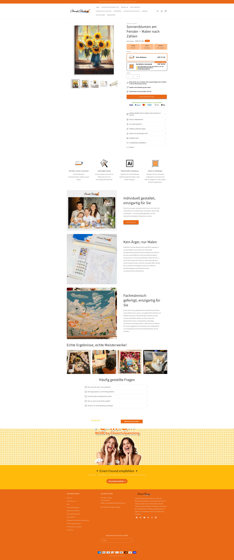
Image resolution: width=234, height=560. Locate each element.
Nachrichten (70, 530)
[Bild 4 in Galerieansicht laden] (104, 84)
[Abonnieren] (131, 540)
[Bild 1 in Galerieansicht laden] (75, 84)
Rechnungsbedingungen (74, 523)
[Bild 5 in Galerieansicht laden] (113, 84)
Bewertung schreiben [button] (131, 421)
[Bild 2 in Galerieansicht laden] (85, 84)
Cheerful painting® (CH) (118, 555)
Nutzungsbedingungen (73, 514)
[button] (158, 11)
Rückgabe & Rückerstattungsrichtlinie (78, 520)
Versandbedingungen (73, 507)
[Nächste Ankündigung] (167, 1)
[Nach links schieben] (69, 84)
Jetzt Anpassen (131, 222)
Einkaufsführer (71, 517)
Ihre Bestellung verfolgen (74, 527)
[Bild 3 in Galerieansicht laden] (94, 84)
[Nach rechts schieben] (120, 84)
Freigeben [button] (131, 147)
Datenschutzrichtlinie (73, 510)
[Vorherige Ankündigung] (67, 1)
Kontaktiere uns (71, 501)
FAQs (68, 504)
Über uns (69, 498)
